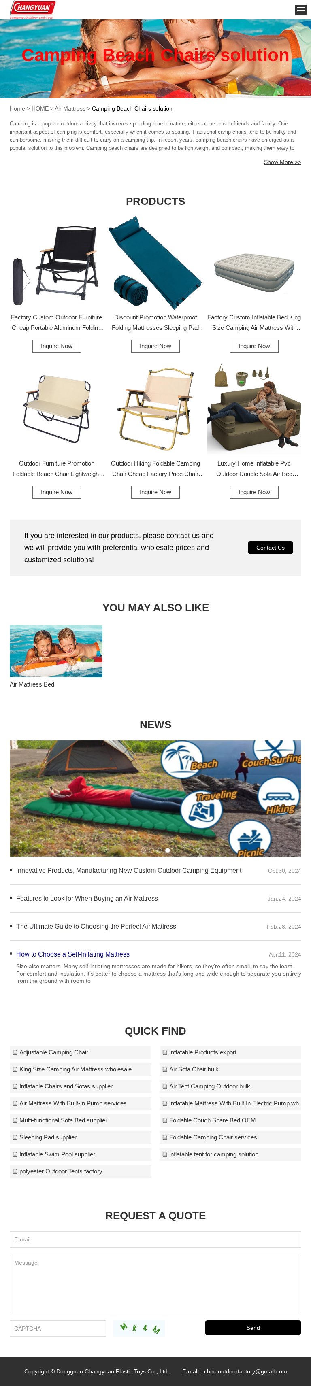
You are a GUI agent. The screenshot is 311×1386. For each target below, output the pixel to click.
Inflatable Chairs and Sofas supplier (66, 1086)
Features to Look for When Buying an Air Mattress (87, 898)
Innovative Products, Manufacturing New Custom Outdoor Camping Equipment (128, 870)
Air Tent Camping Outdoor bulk (209, 1086)
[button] (143, 850)
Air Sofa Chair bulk (194, 1069)
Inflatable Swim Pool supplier (57, 1154)
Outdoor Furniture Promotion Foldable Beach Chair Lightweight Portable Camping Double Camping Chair (56, 469)
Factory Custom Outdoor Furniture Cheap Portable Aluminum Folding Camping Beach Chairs (56, 323)
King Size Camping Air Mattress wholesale (75, 1069)
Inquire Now (56, 345)
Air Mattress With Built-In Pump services (73, 1103)
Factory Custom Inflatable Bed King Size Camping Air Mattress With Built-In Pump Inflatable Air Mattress (254, 323)
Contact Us (270, 547)
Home (17, 108)
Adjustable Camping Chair (53, 1052)
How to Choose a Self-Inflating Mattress (73, 954)
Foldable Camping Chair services (213, 1137)
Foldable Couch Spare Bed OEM (212, 1120)
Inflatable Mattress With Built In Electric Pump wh (234, 1103)
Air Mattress (70, 108)
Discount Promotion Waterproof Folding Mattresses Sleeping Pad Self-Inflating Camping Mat (155, 323)
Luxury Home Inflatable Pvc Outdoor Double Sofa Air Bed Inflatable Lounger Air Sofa (254, 469)
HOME (40, 108)
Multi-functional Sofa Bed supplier (63, 1120)
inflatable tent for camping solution (213, 1154)
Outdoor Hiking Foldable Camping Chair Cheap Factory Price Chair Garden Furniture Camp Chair (155, 469)
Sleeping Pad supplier (48, 1137)
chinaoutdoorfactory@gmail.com (245, 1371)
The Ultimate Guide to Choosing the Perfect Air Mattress (96, 926)
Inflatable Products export (202, 1052)
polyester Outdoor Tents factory (60, 1171)
